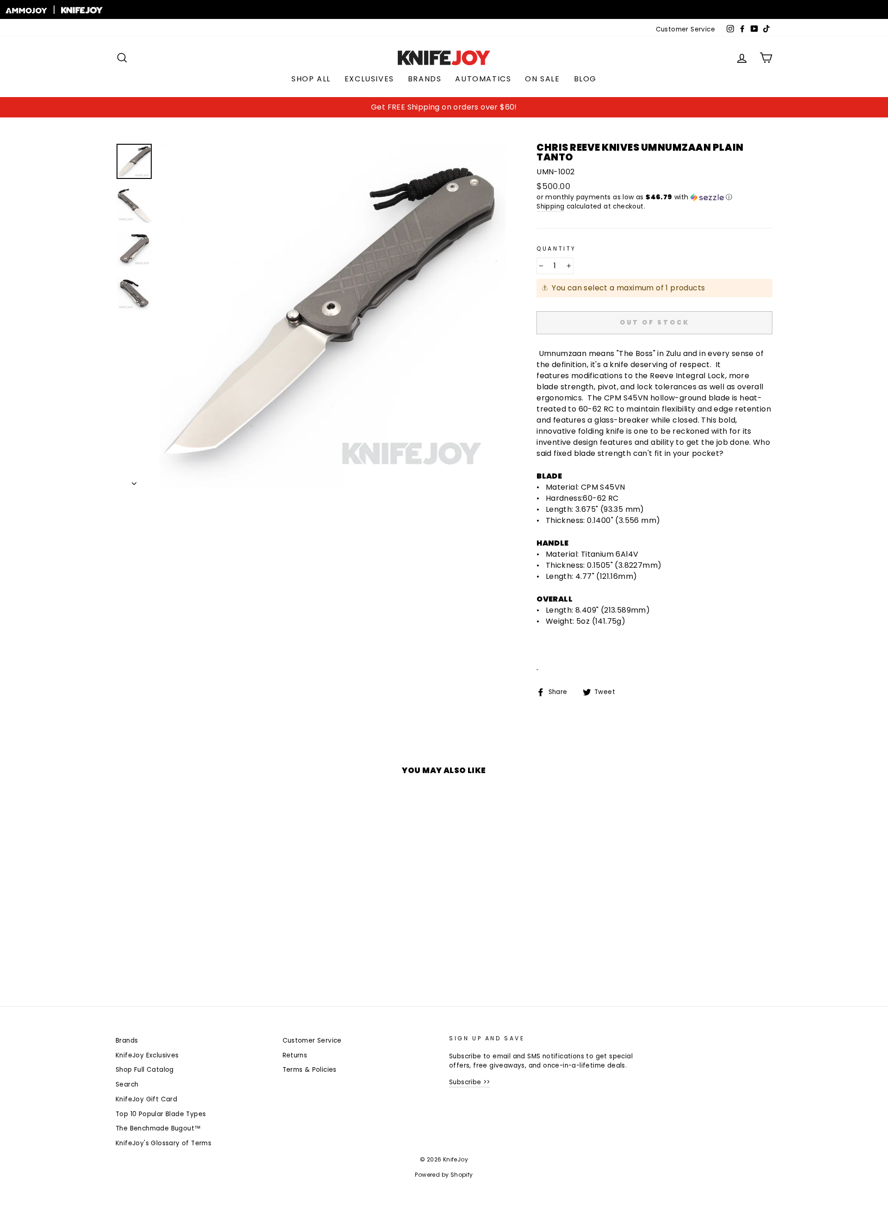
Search (127, 1084)
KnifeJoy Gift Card (146, 1099)
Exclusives (369, 79)
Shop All (311, 79)
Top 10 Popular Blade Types (161, 1114)
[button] (654, 197)
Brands (425, 79)
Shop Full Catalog (145, 1069)
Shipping (550, 206)
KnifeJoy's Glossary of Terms (163, 1143)
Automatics (483, 79)
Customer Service (685, 29)
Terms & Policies (310, 1069)
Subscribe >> (469, 1082)
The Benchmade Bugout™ (158, 1128)
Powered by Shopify (444, 1175)
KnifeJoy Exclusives (147, 1055)
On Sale (542, 79)
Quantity (556, 248)
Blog (585, 79)
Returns (295, 1055)
